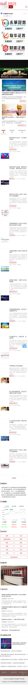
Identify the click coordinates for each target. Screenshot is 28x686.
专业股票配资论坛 (13, 348)
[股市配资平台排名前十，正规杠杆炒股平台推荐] (14, 112)
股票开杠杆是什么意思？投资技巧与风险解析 (18, 195)
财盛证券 (11, 178)
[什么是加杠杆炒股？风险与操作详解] (5, 438)
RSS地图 (16, 679)
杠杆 (21, 536)
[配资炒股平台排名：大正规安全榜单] (5, 156)
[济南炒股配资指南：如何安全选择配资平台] (5, 325)
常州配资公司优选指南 (16, 366)
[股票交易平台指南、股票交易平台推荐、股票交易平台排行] (5, 182)
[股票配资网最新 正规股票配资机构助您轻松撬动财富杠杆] (6, 643)
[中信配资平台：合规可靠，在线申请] (5, 355)
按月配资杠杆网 (13, 149)
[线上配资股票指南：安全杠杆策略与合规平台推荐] (5, 408)
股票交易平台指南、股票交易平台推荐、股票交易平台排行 (18, 167)
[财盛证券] (8, 3)
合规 (7, 549)
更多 (24, 13)
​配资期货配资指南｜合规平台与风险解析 (11, 651)
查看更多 (14, 478)
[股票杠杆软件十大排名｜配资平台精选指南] (5, 465)
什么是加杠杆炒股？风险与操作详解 (18, 421)
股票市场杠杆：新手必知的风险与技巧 (12, 77)
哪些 (7, 542)
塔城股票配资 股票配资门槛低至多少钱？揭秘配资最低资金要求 (14, 93)
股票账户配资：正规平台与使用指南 (18, 280)
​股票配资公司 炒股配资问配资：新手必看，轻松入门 (14, 666)
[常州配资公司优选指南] (5, 380)
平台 (21, 546)
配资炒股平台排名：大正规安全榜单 (18, 138)
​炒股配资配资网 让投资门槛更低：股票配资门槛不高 (14, 659)
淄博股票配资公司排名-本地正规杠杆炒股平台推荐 (18, 224)
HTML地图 (21, 679)
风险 (21, 539)
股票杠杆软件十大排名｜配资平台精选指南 (18, 450)
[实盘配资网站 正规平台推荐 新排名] (5, 268)
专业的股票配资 (13, 206)
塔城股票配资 (23, 101)
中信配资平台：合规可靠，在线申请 (18, 337)
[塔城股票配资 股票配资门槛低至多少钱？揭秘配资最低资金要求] (14, 86)
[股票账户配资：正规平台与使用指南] (5, 298)
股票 (7, 536)
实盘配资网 (12, 235)
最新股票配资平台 (22, 125)
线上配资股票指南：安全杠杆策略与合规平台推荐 (18, 392)
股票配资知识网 (17, 681)
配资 (21, 542)
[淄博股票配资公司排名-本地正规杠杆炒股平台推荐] (5, 239)
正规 (7, 553)
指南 (7, 546)
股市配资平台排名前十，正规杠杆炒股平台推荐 (14, 118)
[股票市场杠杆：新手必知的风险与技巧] (14, 69)
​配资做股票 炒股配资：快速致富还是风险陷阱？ (13, 663)
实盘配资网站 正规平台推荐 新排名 (18, 251)
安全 (21, 549)
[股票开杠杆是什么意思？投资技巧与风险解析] (5, 213)
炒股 (21, 553)
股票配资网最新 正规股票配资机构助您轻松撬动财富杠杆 (19, 643)
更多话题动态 (14, 557)
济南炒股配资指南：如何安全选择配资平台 (18, 310)
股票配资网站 (7, 539)
